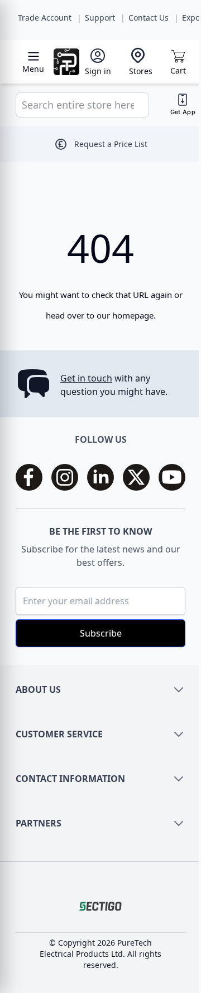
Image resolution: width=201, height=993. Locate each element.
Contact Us (148, 17)
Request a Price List (110, 144)
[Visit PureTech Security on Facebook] (29, 477)
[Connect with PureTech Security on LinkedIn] (100, 477)
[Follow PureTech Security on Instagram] (64, 477)
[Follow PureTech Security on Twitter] (136, 477)
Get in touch (86, 378)
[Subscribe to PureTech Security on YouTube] (172, 477)
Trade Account (44, 17)
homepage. (134, 315)
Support (100, 17)
